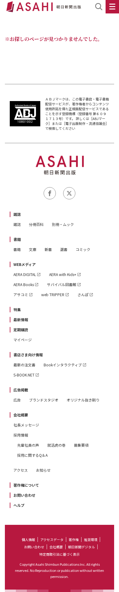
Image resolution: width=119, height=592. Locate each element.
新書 (48, 249)
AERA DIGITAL (24, 274)
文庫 (32, 249)
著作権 (74, 539)
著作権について (26, 485)
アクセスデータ (51, 539)
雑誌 (17, 214)
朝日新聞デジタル (81, 546)
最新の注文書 (24, 364)
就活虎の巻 (56, 445)
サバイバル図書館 (61, 284)
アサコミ (20, 294)
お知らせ (43, 470)
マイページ (22, 339)
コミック (83, 249)
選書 (63, 249)
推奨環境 (90, 539)
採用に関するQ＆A (32, 455)
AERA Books (23, 284)
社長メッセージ (26, 424)
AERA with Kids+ (62, 274)
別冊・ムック (63, 224)
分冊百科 (36, 224)
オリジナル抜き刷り (83, 399)
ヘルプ (18, 505)
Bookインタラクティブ (63, 364)
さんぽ (83, 294)
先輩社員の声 (28, 445)
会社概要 (20, 414)
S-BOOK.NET (23, 374)
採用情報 (20, 435)
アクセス (20, 470)
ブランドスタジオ (43, 399)
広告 (17, 399)
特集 (17, 309)
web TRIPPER (52, 294)
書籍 (17, 239)
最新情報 (20, 319)
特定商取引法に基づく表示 (59, 554)
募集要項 (81, 445)
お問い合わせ (24, 495)
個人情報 (28, 539)
